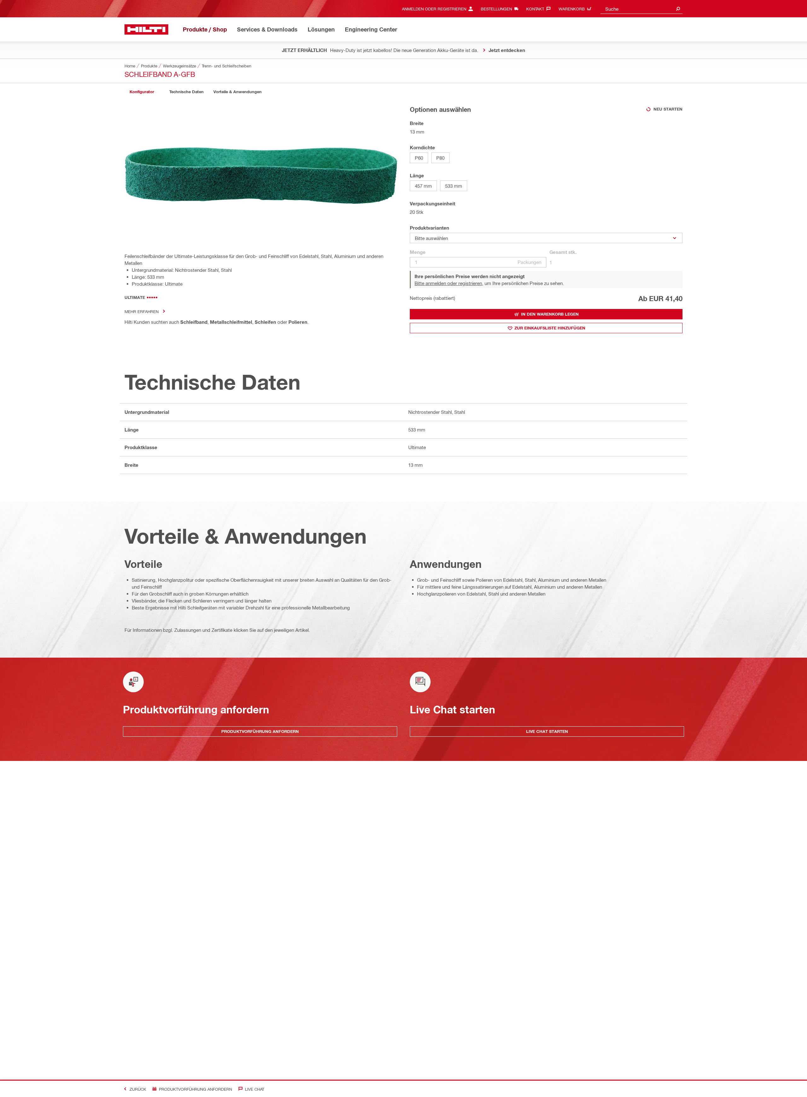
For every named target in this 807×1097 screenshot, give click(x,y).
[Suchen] (678, 8)
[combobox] (641, 8)
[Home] (146, 29)
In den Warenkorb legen (550, 314)
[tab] (142, 91)
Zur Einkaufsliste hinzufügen (549, 327)
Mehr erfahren (142, 311)
